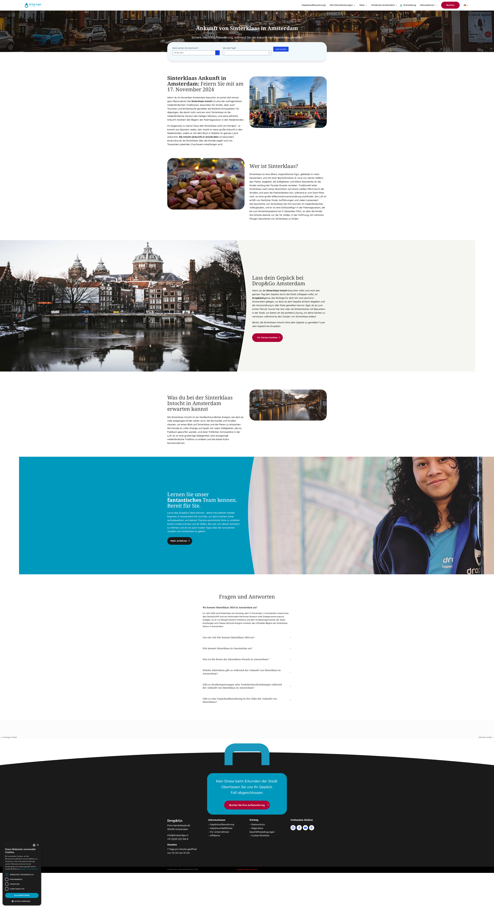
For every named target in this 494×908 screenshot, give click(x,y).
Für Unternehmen (219, 831)
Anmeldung (409, 5)
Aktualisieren (427, 5)
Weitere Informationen (29, 869)
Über (362, 5)
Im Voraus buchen (267, 337)
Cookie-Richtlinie (260, 835)
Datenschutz (258, 824)
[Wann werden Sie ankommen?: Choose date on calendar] (217, 52)
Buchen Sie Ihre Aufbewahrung (247, 805)
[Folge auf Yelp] (311, 827)
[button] (22, 901)
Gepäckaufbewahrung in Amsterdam (266, 841)
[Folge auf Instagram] (293, 827)
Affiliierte (215, 835)
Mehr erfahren (178, 540)
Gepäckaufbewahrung (314, 5)
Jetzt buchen (280, 49)
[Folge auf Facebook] (299, 827)
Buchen (450, 5)
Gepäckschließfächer (221, 828)
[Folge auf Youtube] (305, 827)
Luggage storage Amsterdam (247, 869)
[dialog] (22, 873)
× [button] (38, 845)
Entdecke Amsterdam (383, 5)
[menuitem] (466, 6)
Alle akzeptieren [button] (21, 895)
